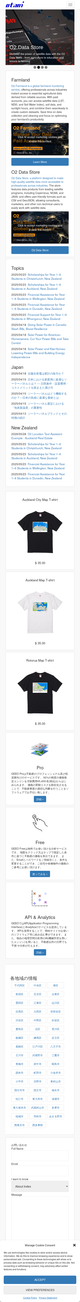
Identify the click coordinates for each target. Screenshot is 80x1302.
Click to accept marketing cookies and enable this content (40, 139)
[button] (74, 1245)
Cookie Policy (30, 1297)
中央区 (37, 985)
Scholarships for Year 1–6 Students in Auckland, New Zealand (36, 286)
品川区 (56, 1003)
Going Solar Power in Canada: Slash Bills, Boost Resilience (39, 327)
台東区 (56, 994)
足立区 (56, 1037)
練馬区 (37, 1037)
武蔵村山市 (37, 1107)
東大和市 (37, 1099)
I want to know (19, 1179)
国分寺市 (19, 1090)
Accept (40, 1280)
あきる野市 (55, 1116)
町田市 (37, 1072)
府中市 (37, 1064)
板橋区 (19, 1037)
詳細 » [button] (40, 799)
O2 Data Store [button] (40, 250)
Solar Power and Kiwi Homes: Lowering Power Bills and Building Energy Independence (38, 353)
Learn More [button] (40, 162)
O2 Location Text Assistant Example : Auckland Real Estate (36, 436)
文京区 (37, 994)
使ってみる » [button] (40, 874)
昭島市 (56, 1064)
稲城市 (19, 1116)
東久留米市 (19, 1107)
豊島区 (19, 1029)
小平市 (19, 1081)
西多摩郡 (37, 1125)
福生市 (56, 1090)
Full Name (17, 1148)
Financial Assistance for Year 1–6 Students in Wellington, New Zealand (38, 296)
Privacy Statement (48, 1297)
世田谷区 (55, 1011)
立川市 (19, 1055)
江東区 (37, 1003)
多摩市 (56, 1107)
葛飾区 (19, 1046)
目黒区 (19, 1011)
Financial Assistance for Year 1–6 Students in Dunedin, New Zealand (38, 306)
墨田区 (19, 1003)
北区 (37, 1029)
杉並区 (56, 1020)
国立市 (37, 1090)
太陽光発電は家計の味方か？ (46, 373)
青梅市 (19, 1064)
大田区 (37, 1011)
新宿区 (19, 994)
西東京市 (19, 1125)
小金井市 (55, 1072)
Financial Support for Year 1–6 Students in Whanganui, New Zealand (39, 316)
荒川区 (56, 1029)
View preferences (40, 1290)
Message (16, 1194)
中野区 (37, 1020)
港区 (55, 985)
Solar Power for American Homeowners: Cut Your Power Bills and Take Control (40, 339)
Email (14, 1164)
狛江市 (19, 1099)
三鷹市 (56, 1055)
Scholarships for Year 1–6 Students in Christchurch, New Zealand (36, 276)
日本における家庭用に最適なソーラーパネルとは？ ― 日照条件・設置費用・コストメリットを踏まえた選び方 (40, 383)
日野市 (37, 1081)
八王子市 (55, 1046)
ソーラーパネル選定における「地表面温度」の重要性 (37, 405)
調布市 (19, 1072)
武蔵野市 (37, 1055)
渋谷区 (19, 1020)
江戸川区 (37, 1046)
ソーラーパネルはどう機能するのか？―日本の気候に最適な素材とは (39, 395)
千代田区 (19, 985)
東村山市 (55, 1081)
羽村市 (37, 1116)
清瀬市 (56, 1099)
